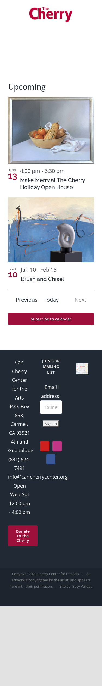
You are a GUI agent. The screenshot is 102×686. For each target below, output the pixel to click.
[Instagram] (57, 446)
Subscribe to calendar (51, 319)
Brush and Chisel (42, 279)
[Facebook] (50, 459)
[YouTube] (44, 446)
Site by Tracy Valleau (76, 586)
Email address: (51, 391)
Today (51, 299)
